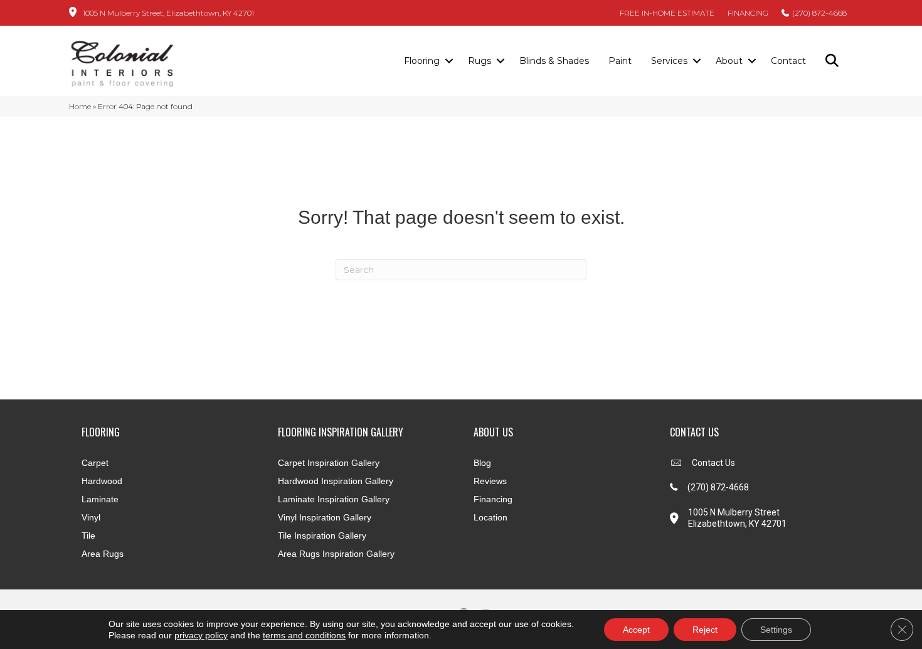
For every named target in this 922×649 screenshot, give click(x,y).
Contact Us (713, 463)
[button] (449, 61)
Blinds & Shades (554, 60)
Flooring (422, 60)
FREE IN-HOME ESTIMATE (667, 13)
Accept (636, 630)
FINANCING (748, 13)
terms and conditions (304, 635)
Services (669, 60)
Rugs (479, 60)
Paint (620, 60)
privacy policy (201, 635)
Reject (705, 630)
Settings (776, 630)
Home (80, 106)
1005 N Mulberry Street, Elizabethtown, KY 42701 (168, 13)
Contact (788, 60)
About (729, 60)
